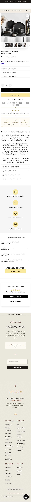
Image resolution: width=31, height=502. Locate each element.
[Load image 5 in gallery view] (24, 45)
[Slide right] (29, 45)
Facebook (19, 474)
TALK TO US (15, 271)
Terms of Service (21, 440)
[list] (15, 210)
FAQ (18, 425)
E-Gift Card (8, 483)
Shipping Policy (21, 431)
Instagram (19, 468)
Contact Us (19, 450)
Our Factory (8, 477)
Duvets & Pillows (9, 446)
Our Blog (7, 480)
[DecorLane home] (15, 392)
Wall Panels (8, 434)
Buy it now (15, 95)
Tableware (8, 452)
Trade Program (21, 447)
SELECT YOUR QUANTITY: (9, 76)
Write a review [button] (15, 297)
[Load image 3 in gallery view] (15, 45)
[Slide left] (2, 45)
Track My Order (21, 428)
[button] (26, 497)
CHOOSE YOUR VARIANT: (9, 69)
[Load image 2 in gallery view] (11, 45)
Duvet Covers (8, 442)
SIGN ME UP (17, 367)
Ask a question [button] (15, 301)
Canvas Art (8, 456)
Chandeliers (8, 425)
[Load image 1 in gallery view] (7, 45)
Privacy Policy (21, 443)
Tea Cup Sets (8, 459)
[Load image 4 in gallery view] (20, 45)
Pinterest (19, 471)
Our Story (8, 473)
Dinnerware (8, 449)
